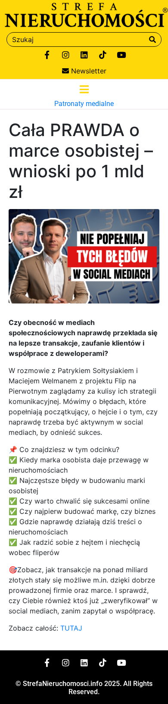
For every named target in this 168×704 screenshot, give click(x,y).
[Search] (152, 39)
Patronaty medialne (84, 104)
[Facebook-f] (47, 55)
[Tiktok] (102, 55)
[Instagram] (65, 55)
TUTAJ (71, 628)
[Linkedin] (84, 55)
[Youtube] (121, 55)
